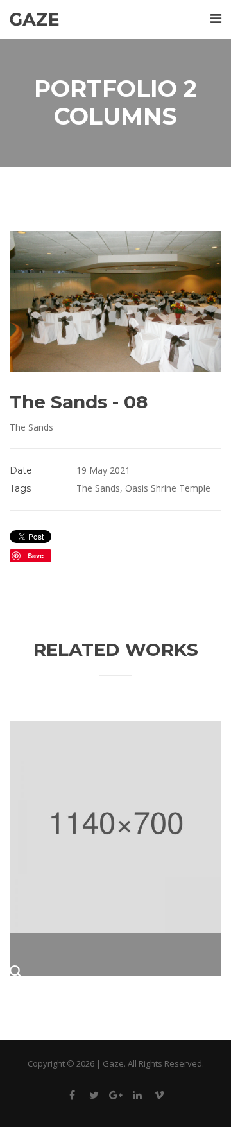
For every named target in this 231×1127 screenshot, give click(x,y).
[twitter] (93, 1097)
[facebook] (72, 1097)
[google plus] (115, 1097)
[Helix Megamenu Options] (215, 18)
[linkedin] (137, 1097)
